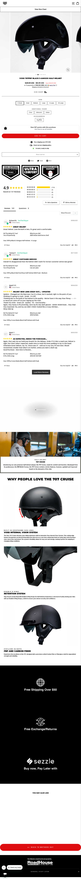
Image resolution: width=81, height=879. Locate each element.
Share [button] (8, 245)
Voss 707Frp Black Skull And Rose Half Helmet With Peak (21, 273)
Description (40, 154)
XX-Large (60, 103)
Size (40, 99)
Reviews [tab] (7, 208)
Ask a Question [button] (52, 202)
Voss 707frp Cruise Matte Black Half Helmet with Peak (21, 320)
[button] (40, 85)
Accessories (39, 116)
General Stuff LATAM (40, 871)
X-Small (20, 103)
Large (43, 103)
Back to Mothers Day (42, 847)
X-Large (51, 103)
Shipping (34, 87)
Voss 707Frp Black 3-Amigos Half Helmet (16, 240)
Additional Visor (39, 109)
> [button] (41, 372)
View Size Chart (40, 9)
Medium (35, 103)
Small (27, 103)
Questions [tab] (22, 208)
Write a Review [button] (70, 202)
